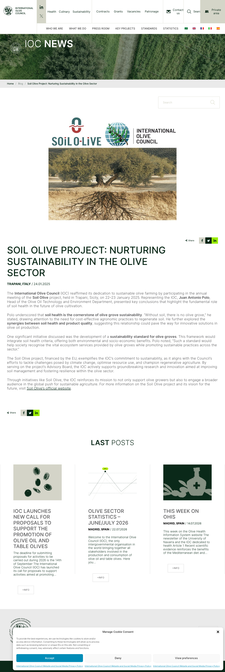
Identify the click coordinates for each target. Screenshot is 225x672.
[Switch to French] (203, 28)
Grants (118, 11)
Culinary (64, 11)
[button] (218, 632)
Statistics (170, 28)
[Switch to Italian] (210, 28)
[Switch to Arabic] (187, 28)
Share (191, 240)
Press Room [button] (100, 28)
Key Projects (125, 28)
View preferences (186, 658)
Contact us (178, 11)
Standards (149, 28)
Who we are (54, 28)
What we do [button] (77, 28)
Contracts (103, 11)
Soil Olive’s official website (49, 388)
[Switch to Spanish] (219, 28)
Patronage (152, 11)
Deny (118, 658)
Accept (49, 658)
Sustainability (81, 11)
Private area (216, 11)
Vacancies (133, 11)
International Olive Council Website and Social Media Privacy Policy (49, 666)
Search (197, 11)
